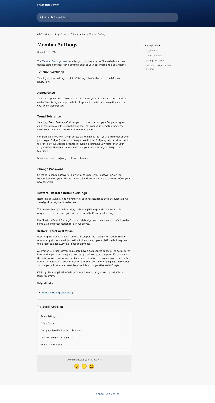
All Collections (44, 34)
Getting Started (78, 34)
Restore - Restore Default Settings (158, 67)
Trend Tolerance (154, 55)
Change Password (155, 60)
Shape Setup (61, 34)
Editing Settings (152, 45)
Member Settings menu (55, 61)
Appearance (152, 50)
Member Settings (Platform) (57, 292)
